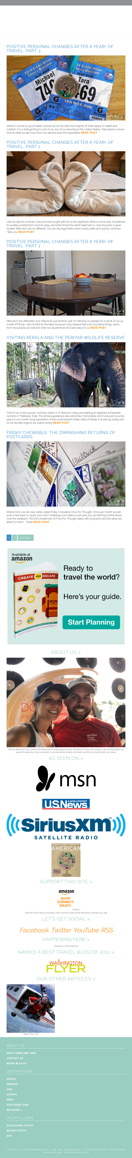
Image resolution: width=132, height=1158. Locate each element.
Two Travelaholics (66, 18)
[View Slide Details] (31, 1031)
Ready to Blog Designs (112, 1150)
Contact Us (15, 1058)
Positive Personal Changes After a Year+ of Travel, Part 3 (60, 48)
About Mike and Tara (21, 1053)
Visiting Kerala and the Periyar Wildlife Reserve (66, 337)
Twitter (61, 930)
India (10, 1099)
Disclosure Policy (20, 1125)
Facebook (34, 930)
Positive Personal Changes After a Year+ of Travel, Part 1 (60, 243)
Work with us (17, 1063)
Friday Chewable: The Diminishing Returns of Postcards (61, 434)
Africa (11, 1079)
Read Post (88, 132)
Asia (9, 1089)
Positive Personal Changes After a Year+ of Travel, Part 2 (60, 144)
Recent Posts (16, 1130)
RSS (107, 930)
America (12, 1084)
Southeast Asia (18, 1105)
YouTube (86, 930)
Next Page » (26, 537)
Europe (12, 1094)
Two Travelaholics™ (69, 1150)
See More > (14, 1110)
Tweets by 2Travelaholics (66, 946)
